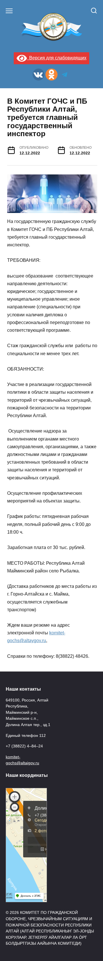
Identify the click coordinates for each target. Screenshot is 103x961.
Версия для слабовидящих (56, 57)
